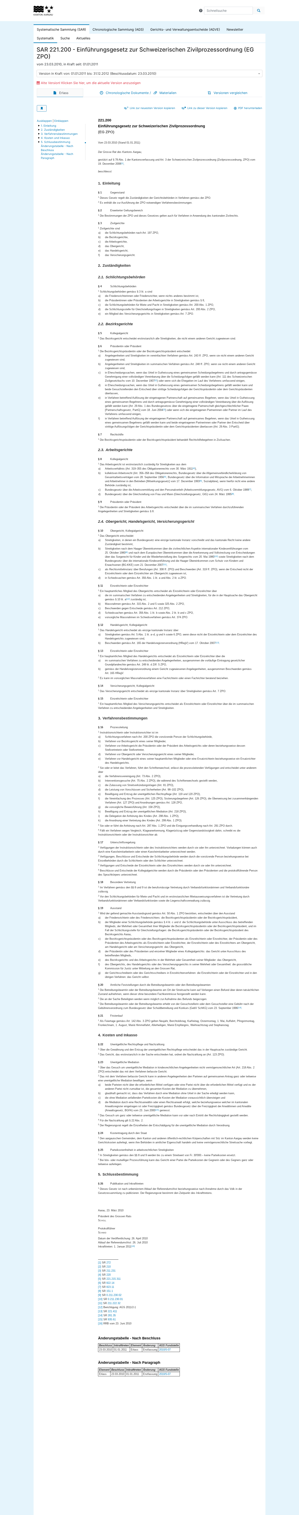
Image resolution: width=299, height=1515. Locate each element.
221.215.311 (113, 1278)
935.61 (112, 1319)
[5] (165, 477)
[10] (216, 556)
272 (108, 1262)
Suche (65, 38)
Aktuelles (83, 38)
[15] (157, 1110)
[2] (156, 380)
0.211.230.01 (115, 1299)
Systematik (45, 38)
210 (108, 1266)
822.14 (110, 1282)
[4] (194, 468)
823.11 (110, 1286)
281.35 (112, 1315)
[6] (201, 481)
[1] (122, 163)
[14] (239, 1007)
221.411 (112, 1311)
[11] (165, 564)
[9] (126, 552)
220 (108, 1274)
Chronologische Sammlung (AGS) (118, 29)
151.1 (109, 1291)
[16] (133, 1246)
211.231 (111, 1270)
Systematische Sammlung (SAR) (61, 29)
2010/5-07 (165, 1349)
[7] (250, 489)
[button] (201, 10)
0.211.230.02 (113, 1295)
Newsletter (235, 29)
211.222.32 (114, 1303)
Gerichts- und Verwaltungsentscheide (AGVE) (185, 29)
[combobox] (149, 73)
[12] (128, 599)
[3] (164, 409)
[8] (232, 494)
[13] (217, 642)
